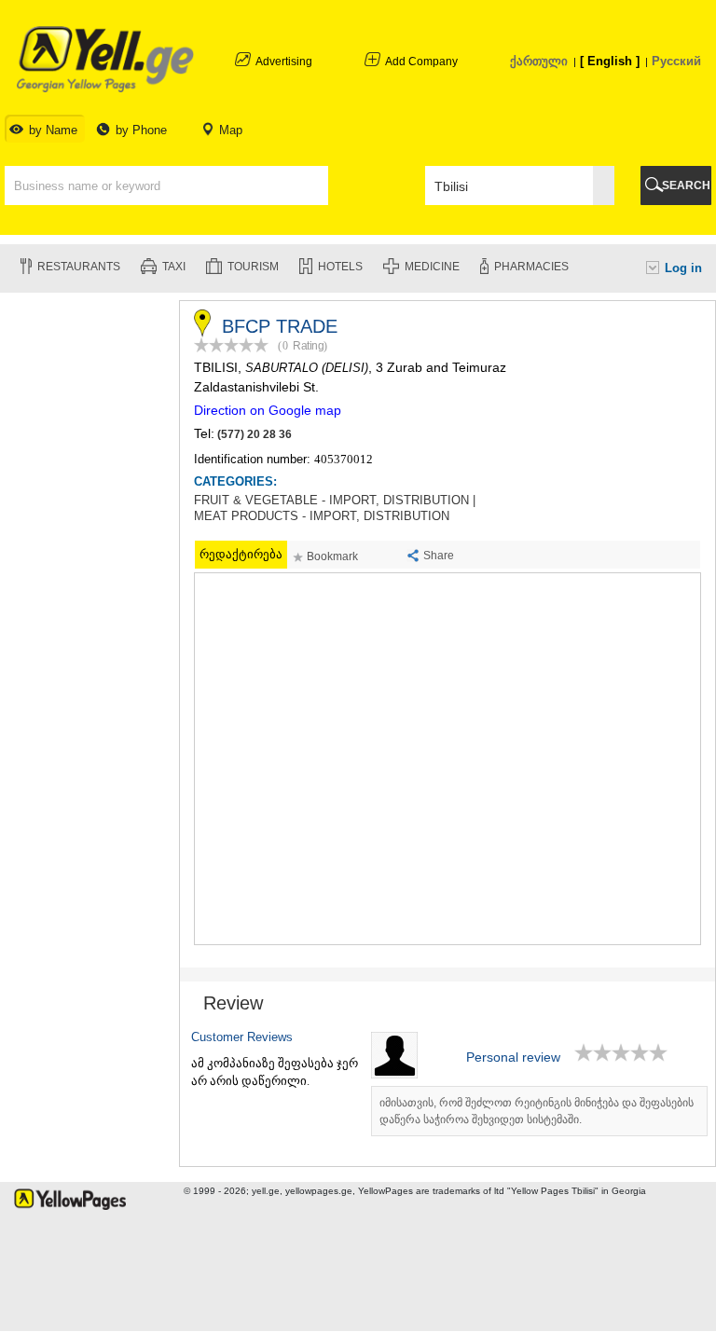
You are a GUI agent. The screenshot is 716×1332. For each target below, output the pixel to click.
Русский (676, 61)
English (609, 61)
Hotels (340, 266)
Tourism (253, 266)
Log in (683, 268)
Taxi (174, 266)
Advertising (283, 61)
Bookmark (332, 556)
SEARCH (686, 185)
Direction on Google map (267, 410)
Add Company (421, 61)
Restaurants (78, 266)
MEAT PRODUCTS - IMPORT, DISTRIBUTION (321, 516)
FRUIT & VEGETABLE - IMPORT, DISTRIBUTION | (334, 500)
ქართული (539, 61)
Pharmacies (531, 266)
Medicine (432, 266)
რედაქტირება (241, 554)
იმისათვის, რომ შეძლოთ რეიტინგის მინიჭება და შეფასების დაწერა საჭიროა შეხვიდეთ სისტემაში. (536, 1111)
